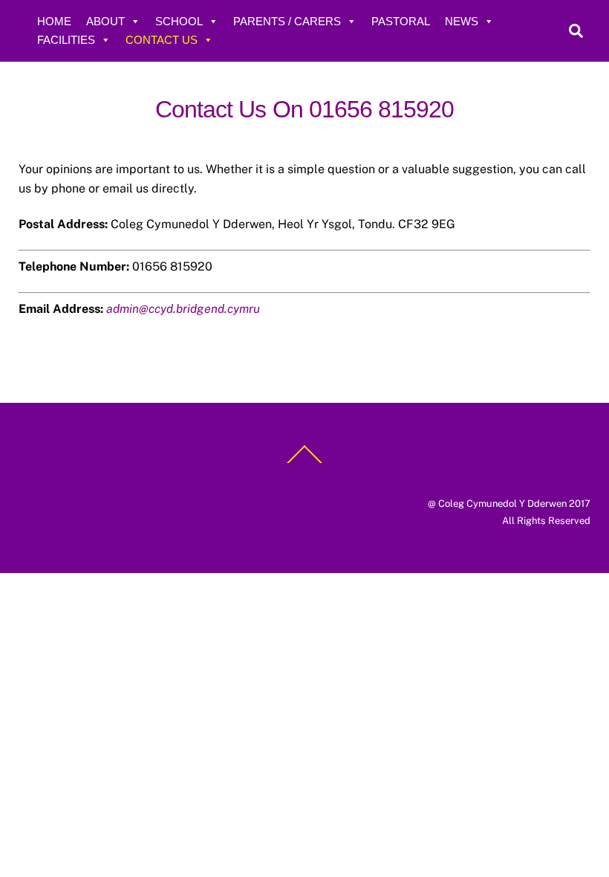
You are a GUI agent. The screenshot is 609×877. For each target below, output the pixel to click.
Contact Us (162, 39)
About (105, 21)
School (179, 21)
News (461, 21)
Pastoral (400, 21)
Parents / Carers (287, 21)
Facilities (66, 39)
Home (54, 21)
